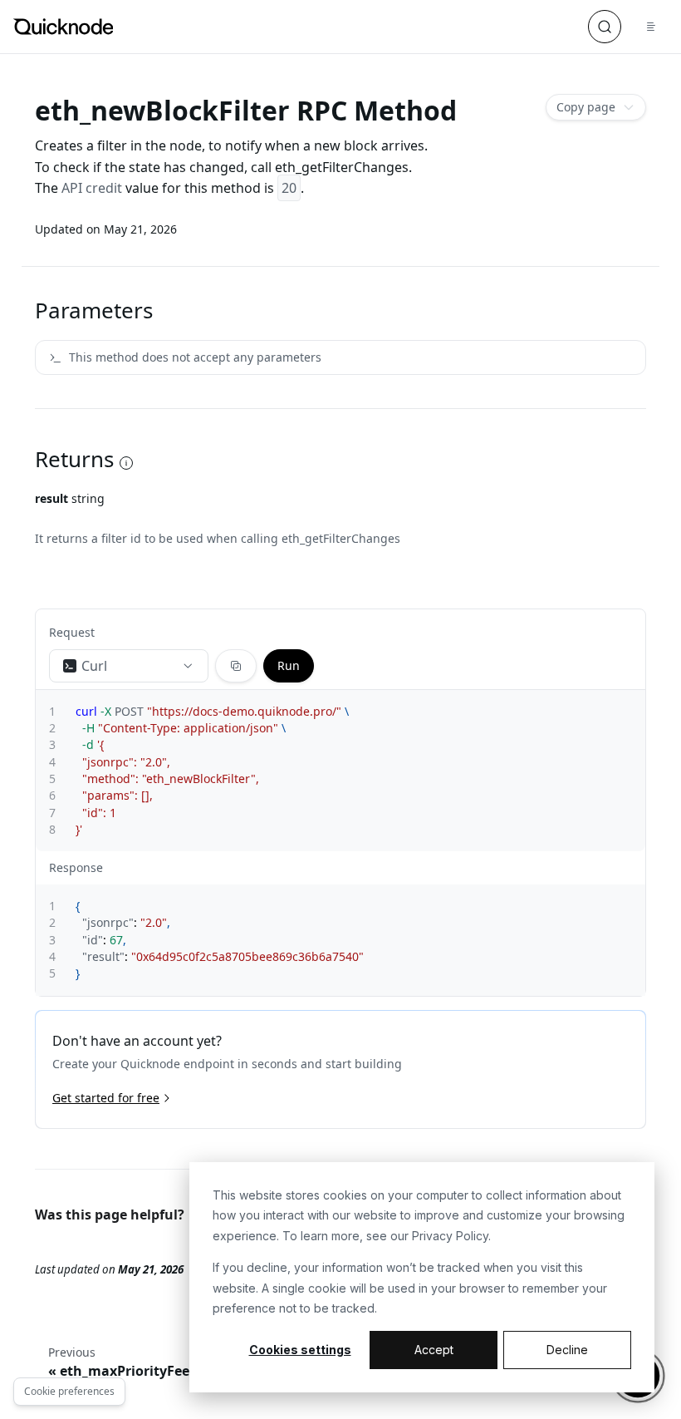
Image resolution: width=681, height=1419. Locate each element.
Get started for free (105, 1098)
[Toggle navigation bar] (651, 26)
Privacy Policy (450, 1236)
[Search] (604, 26)
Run (288, 665)
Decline (567, 1350)
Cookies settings (300, 1350)
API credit (91, 188)
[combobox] (128, 665)
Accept (433, 1350)
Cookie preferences (69, 1391)
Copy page (585, 107)
